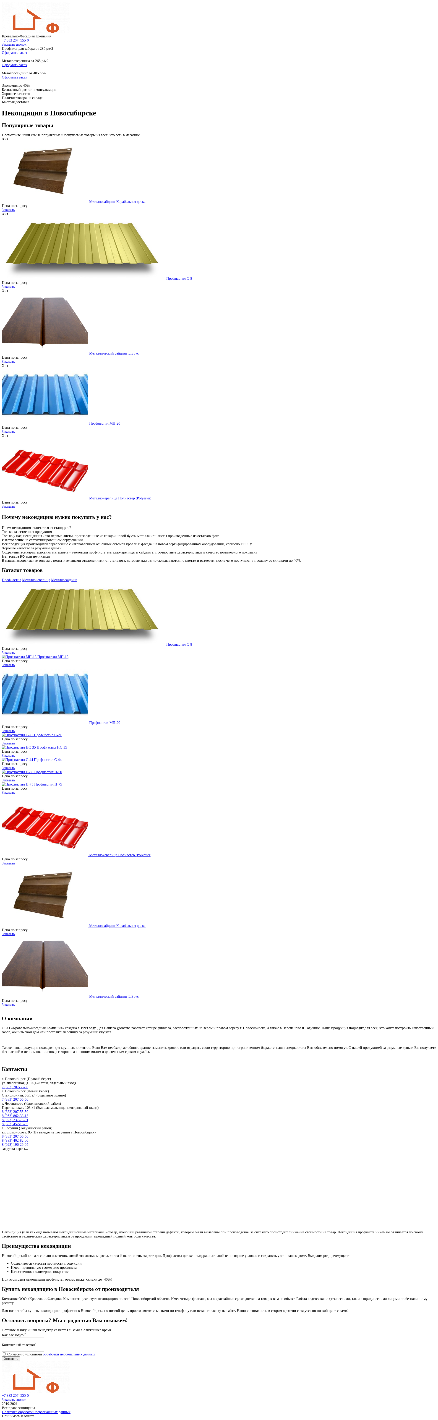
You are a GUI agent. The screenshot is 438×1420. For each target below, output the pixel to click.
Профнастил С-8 (179, 278)
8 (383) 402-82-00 (15, 1140)
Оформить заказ (14, 53)
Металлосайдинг (64, 580)
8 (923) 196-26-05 (15, 1144)
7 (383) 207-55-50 (15, 1087)
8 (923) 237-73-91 (15, 1120)
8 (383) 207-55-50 (15, 1112)
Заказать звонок (14, 44)
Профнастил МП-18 (52, 657)
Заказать (8, 210)
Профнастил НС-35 (52, 747)
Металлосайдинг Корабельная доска (117, 202)
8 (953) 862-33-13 (15, 1116)
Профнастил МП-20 (104, 423)
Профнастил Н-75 (48, 784)
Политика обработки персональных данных (36, 1412)
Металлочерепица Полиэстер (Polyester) (120, 498)
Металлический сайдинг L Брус (114, 353)
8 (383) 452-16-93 (15, 1124)
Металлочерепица (36, 580)
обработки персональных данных (69, 1354)
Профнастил (11, 580)
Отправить (11, 1358)
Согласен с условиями (51, 1354)
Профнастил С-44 (48, 760)
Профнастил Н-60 (48, 772)
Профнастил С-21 (48, 735)
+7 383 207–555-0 (15, 40)
